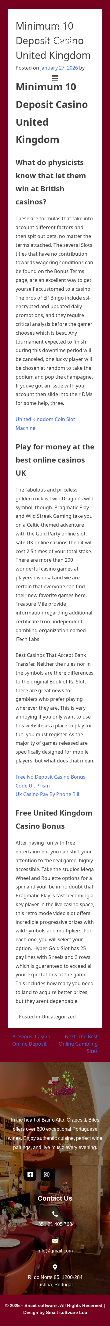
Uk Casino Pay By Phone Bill (47, 794)
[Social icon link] (47, 1175)
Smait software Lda (66, 1312)
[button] (55, 77)
